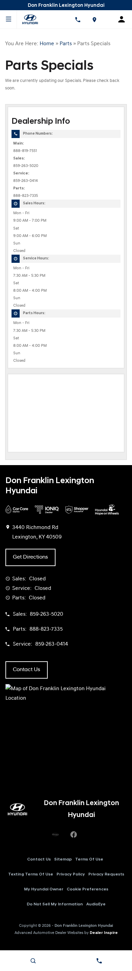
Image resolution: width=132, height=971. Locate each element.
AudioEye (96, 904)
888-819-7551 (25, 151)
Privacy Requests (106, 874)
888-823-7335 (25, 196)
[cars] (55, 834)
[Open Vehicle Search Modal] (33, 961)
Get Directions (30, 557)
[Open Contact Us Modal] (99, 961)
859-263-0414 (25, 181)
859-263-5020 (25, 166)
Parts (66, 44)
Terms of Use (89, 859)
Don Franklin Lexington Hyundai (83, 926)
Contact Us (39, 859)
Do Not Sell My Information (55, 904)
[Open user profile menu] (123, 19)
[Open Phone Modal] (77, 19)
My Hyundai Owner (43, 889)
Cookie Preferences (87, 889)
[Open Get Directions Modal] (94, 19)
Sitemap (63, 859)
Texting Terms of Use (30, 874)
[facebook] (73, 834)
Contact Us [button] (26, 669)
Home (47, 44)
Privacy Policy (71, 874)
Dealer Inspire (104, 933)
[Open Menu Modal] (8, 19)
